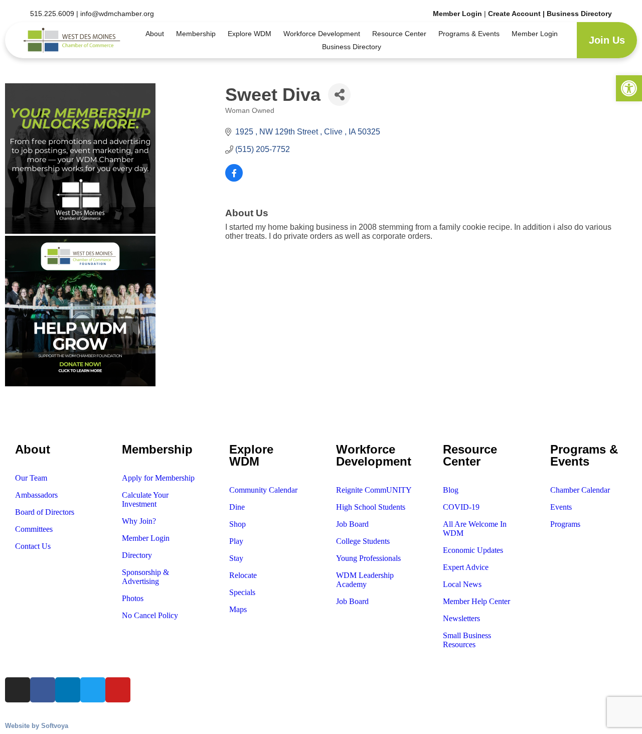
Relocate (243, 575)
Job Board (352, 524)
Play (236, 541)
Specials (242, 592)
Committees (34, 529)
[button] (629, 88)
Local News (462, 584)
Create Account (515, 14)
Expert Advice (466, 567)
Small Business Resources (467, 640)
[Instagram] (17, 410)
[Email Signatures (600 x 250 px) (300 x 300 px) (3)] (80, 231)
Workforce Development (321, 34)
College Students (363, 541)
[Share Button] (339, 94)
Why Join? (139, 521)
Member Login (457, 14)
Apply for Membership (158, 478)
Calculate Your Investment (145, 499)
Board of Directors (44, 512)
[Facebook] (42, 689)
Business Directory (579, 14)
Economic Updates (473, 550)
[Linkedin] (67, 689)
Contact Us (33, 546)
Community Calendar (263, 490)
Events (561, 507)
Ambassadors (36, 495)
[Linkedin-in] (86, 410)
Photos (132, 598)
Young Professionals (368, 558)
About (154, 34)
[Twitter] (120, 410)
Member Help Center (476, 601)
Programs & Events (469, 34)
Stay (236, 558)
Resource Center (399, 34)
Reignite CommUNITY (374, 490)
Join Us (607, 40)
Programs (565, 524)
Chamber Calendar (580, 490)
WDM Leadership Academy (365, 580)
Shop (237, 524)
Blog (450, 490)
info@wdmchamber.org (117, 14)
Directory (137, 555)
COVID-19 (461, 507)
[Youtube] (155, 410)
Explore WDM (249, 34)
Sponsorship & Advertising (145, 576)
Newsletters (461, 618)
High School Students (370, 507)
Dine (237, 507)
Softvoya (54, 725)
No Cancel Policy (150, 615)
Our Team (31, 478)
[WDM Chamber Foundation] (80, 383)
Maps (238, 609)
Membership (196, 34)
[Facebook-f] (52, 410)
